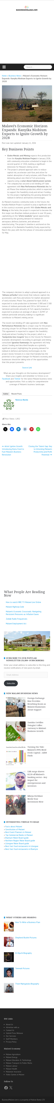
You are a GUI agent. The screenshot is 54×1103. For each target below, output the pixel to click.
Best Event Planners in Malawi (18, 832)
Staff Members (12, 1039)
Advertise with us (12, 1027)
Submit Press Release (14, 1033)
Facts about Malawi (13, 826)
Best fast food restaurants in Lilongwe (21, 846)
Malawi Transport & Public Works (19, 1063)
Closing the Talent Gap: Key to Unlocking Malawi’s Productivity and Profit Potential (40, 450)
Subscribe (11, 683)
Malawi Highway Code (15, 607)
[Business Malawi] (27, 8)
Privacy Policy (11, 1042)
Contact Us (10, 1030)
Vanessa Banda (21, 400)
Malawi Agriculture (13, 1054)
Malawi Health (11, 1069)
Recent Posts (16, 394)
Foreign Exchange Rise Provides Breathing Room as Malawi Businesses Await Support (37, 704)
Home (4, 75)
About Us (9, 1024)
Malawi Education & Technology (18, 1060)
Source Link (27, 367)
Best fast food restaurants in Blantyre (21, 849)
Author (5, 394)
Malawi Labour (11, 1066)
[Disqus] (27, 493)
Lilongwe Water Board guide (17, 843)
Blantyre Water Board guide (17, 838)
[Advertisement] (27, 42)
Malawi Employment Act (16, 623)
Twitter (17, 379)
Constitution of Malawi (15, 829)
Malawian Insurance (13, 1071)
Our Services (11, 1036)
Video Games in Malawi (15, 1074)
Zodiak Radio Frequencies (16, 619)
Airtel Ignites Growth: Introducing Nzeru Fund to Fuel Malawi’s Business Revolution (13, 450)
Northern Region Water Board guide (20, 840)
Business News (15, 75)
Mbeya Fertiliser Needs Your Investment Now (35, 799)
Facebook (6, 379)
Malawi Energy (11, 1057)
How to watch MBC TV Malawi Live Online (23, 602)
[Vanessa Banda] (9, 405)
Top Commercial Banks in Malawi (19, 835)
